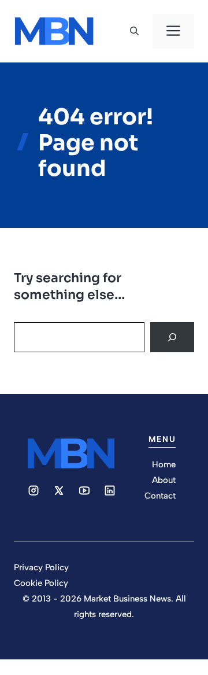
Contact (160, 495)
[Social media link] (33, 490)
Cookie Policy (41, 583)
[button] (134, 31)
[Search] (172, 337)
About (164, 480)
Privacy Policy (41, 567)
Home (164, 464)
